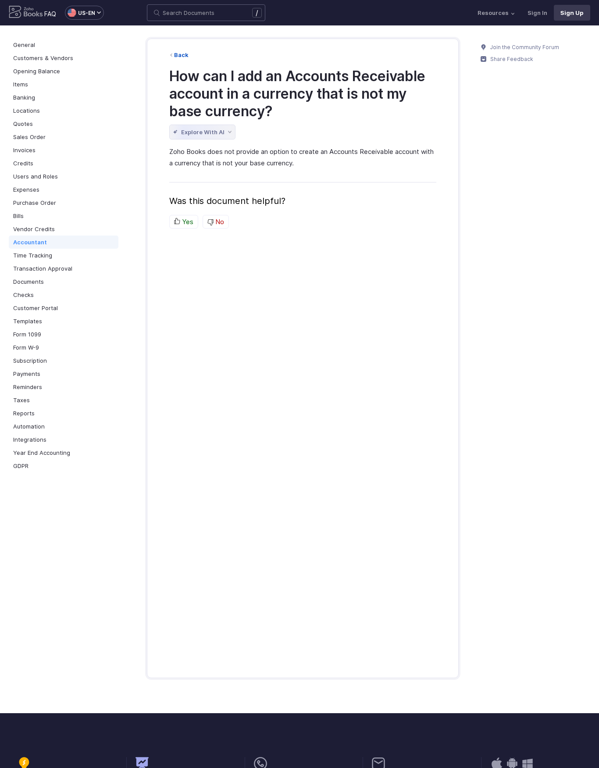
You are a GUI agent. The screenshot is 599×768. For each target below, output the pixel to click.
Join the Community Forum (524, 47)
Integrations (29, 439)
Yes (186, 222)
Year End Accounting (41, 452)
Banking (24, 97)
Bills (18, 215)
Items (20, 84)
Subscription (30, 360)
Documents (28, 281)
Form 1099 (27, 334)
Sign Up (572, 12)
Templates (27, 321)
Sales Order (29, 136)
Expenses (26, 189)
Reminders (27, 386)
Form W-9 (26, 347)
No (219, 222)
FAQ (50, 14)
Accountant (30, 242)
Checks (23, 294)
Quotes (23, 123)
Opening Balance (36, 71)
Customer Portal (35, 307)
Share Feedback (511, 59)
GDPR (21, 465)
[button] (80, 13)
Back (181, 54)
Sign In (537, 12)
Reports (24, 413)
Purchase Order (34, 202)
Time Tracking (32, 255)
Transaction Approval (42, 268)
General (24, 44)
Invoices (24, 150)
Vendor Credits (34, 228)
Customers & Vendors (43, 57)
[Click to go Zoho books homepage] (26, 13)
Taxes (21, 400)
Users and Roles (35, 176)
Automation (29, 426)
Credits (23, 163)
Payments (26, 373)
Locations (26, 110)
